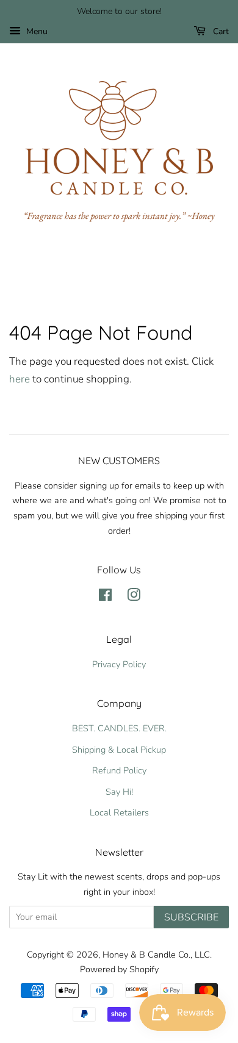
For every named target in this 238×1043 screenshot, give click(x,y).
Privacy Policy (119, 664)
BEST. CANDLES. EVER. (119, 728)
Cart (220, 31)
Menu (36, 31)
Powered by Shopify (119, 969)
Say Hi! (119, 792)
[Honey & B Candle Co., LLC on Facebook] (105, 597)
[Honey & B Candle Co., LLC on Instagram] (133, 597)
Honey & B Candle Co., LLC (156, 954)
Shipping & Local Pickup (119, 750)
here (19, 379)
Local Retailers (119, 812)
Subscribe (191, 917)
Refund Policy (119, 770)
